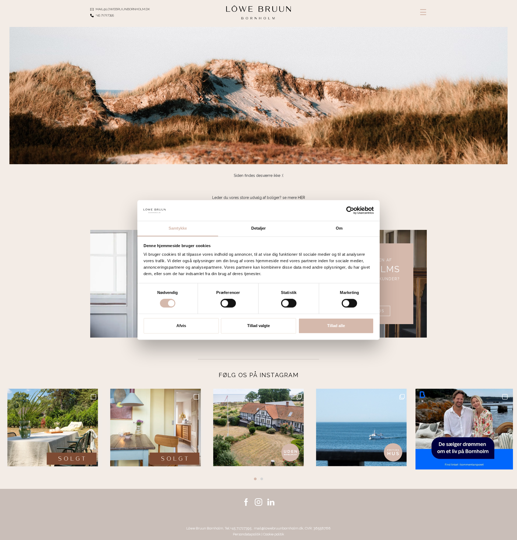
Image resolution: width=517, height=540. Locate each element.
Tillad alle (336, 325)
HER (301, 197)
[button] (255, 479)
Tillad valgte (258, 325)
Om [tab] (339, 228)
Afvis (181, 325)
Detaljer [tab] (258, 228)
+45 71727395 (241, 528)
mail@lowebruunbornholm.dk (278, 528)
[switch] (228, 303)
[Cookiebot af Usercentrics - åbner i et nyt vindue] (350, 210)
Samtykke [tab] (178, 228)
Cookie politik (273, 534)
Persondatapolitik (247, 534)
